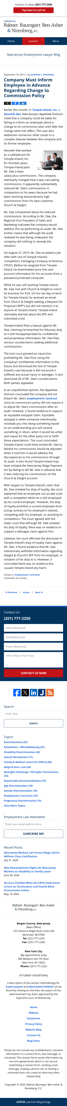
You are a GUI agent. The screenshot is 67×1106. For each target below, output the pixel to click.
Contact (33, 41)
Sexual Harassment (18, 757)
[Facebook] (17, 692)
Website (33, 1012)
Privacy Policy (33, 1024)
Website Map (33, 1029)
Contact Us (33, 1035)
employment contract (42, 398)
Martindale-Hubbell (41, 986)
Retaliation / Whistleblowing (24, 747)
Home (11, 41)
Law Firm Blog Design (33, 1102)
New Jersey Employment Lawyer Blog (33, 26)
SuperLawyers (14, 986)
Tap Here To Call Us (33, 10)
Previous (11, 592)
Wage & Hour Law (17, 767)
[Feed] (50, 692)
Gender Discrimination (20, 790)
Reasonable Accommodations (25, 780)
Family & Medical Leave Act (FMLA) (28, 762)
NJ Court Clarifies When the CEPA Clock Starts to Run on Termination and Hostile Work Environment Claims (32, 886)
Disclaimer (33, 1018)
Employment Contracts (27, 574)
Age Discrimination (18, 785)
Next (39, 592)
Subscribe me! (33, 833)
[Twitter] (25, 692)
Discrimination (16, 742)
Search (33, 723)
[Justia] (41, 692)
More (56, 41)
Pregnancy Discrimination (22, 800)
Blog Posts (33, 1040)
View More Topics (14, 805)
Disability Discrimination (22, 752)
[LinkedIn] (33, 692)
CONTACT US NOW (33, 673)
